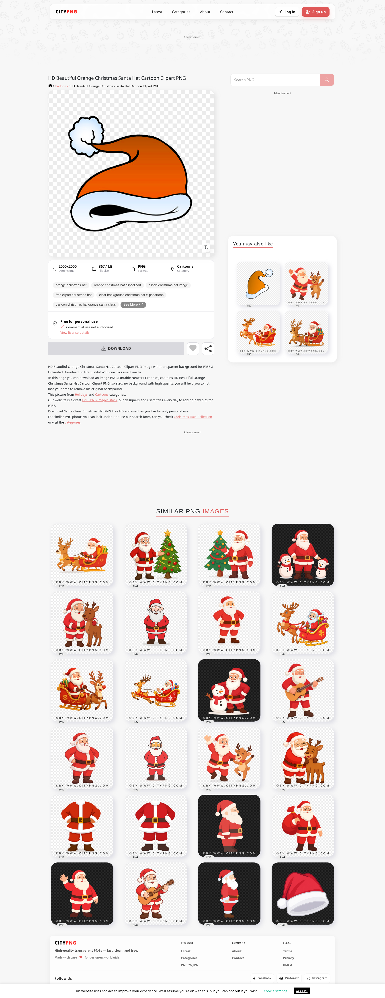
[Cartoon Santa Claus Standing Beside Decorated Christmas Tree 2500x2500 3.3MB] (229, 555)
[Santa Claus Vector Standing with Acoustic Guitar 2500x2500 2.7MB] (303, 690)
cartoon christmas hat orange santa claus (86, 304)
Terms (287, 951)
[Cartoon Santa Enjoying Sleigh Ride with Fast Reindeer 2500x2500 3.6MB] (82, 690)
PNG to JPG (189, 965)
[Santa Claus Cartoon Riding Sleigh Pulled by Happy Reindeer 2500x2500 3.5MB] (303, 622)
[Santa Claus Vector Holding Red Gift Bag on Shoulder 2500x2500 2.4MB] (303, 826)
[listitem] (262, 978)
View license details (75, 333)
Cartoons (185, 266)
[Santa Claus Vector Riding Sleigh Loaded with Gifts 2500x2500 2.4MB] (156, 690)
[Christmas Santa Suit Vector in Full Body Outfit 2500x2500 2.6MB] (82, 826)
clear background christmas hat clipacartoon (131, 295)
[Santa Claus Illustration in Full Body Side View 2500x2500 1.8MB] (229, 826)
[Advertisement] (192, 49)
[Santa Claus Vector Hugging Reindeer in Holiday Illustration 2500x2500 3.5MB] (303, 758)
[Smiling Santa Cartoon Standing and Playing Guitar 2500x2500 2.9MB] (156, 893)
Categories (181, 11)
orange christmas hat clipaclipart (117, 285)
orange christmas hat (71, 285)
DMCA (287, 965)
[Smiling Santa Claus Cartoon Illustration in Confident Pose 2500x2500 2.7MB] (82, 758)
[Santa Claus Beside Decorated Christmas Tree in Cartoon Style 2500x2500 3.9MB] (156, 555)
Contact (226, 11)
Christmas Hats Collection (193, 417)
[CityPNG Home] (66, 12)
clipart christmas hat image (168, 285)
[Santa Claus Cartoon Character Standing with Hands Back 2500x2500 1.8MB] (156, 622)
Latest (157, 11)
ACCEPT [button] (302, 991)
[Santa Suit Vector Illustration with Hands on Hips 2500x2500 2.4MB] (156, 826)
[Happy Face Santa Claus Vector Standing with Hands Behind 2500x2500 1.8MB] (156, 758)
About (205, 11)
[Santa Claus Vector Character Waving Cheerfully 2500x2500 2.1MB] (82, 893)
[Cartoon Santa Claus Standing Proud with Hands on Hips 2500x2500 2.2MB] (229, 622)
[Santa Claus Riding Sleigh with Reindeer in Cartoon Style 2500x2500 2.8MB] (82, 555)
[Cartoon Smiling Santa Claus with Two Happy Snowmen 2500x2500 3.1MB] (303, 555)
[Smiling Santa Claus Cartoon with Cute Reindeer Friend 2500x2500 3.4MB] (82, 622)
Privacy (288, 958)
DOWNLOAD (119, 348)
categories (72, 422)
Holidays (81, 394)
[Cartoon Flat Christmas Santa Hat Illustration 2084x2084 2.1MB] (303, 893)
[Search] (327, 80)
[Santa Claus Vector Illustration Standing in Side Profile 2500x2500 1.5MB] (229, 893)
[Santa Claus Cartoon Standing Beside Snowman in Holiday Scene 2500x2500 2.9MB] (229, 690)
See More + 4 (133, 304)
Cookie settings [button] (275, 991)
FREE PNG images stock (99, 400)
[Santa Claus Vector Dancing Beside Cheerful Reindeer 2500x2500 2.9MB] (229, 758)
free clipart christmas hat (74, 295)
